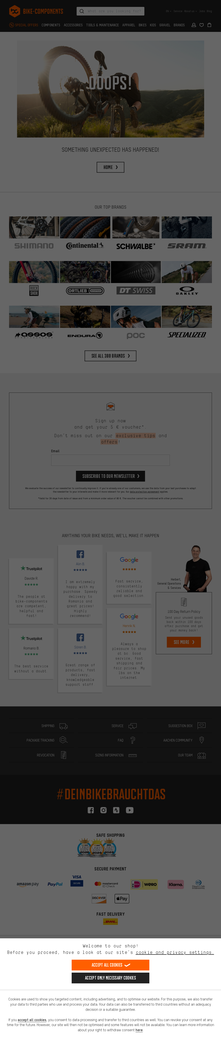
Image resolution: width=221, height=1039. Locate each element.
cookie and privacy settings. (175, 952)
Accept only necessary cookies (110, 978)
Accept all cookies (107, 965)
